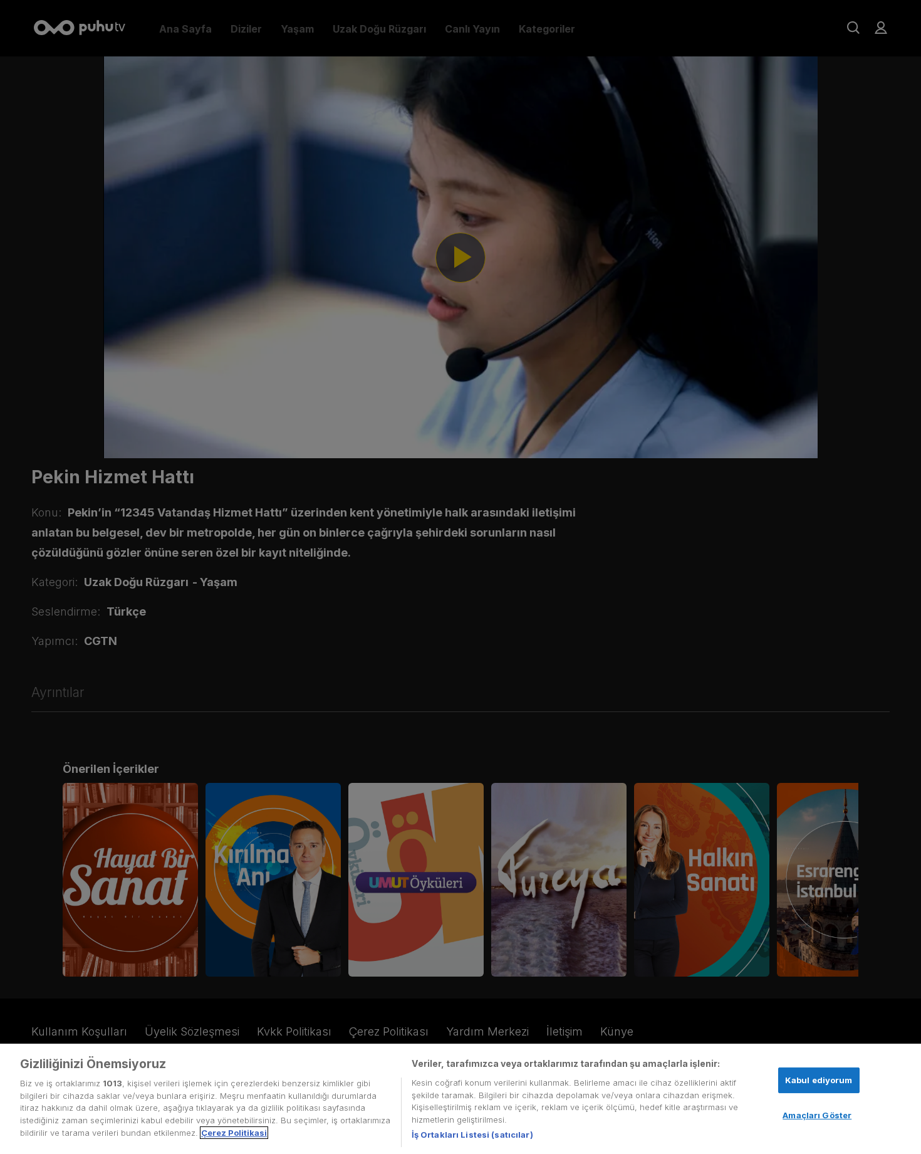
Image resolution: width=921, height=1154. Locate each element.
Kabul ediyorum (819, 1080)
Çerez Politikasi (234, 1133)
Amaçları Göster (817, 1115)
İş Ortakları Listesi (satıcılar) (472, 1135)
